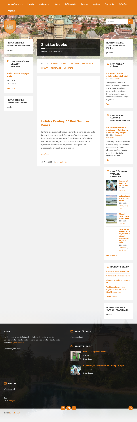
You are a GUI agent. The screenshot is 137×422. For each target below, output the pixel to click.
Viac (108, 104)
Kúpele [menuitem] (57, 4)
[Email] (74, 408)
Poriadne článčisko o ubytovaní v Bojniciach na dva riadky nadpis (117, 130)
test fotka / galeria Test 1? (95, 351)
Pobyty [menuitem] (30, 4)
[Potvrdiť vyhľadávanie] (130, 21)
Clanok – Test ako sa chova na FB (124, 216)
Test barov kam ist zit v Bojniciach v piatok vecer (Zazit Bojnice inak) (124, 236)
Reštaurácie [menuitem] (70, 4)
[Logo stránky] (10, 33)
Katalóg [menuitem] (84, 4)
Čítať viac (45, 154)
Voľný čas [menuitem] (123, 4)
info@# (12, 400)
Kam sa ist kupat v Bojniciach (123, 183)
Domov (44, 51)
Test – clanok (111, 296)
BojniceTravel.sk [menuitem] (15, 4)
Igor (56, 162)
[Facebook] (63, 408)
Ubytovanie (56, 68)
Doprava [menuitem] (11, 10)
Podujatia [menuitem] (109, 4)
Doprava (54, 63)
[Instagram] (68, 408)
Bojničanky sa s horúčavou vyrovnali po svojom (103, 365)
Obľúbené (75, 63)
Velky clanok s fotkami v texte (124, 198)
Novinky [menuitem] (96, 4)
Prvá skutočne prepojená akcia (19, 74)
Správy (44, 68)
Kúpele (64, 63)
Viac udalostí (12, 89)
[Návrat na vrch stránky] (130, 408)
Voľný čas (68, 68)
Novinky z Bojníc (56, 51)
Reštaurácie (87, 63)
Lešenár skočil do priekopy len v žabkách (117, 74)
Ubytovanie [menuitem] (44, 4)
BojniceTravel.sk (17, 342)
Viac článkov (111, 256)
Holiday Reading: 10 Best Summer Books (65, 123)
